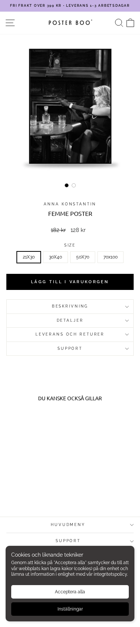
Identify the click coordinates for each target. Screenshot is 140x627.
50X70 (82, 257)
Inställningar (70, 609)
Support (68, 541)
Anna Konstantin (70, 204)
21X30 (29, 257)
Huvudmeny (68, 525)
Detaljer (70, 320)
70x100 (110, 257)
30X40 (55, 257)
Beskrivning (70, 306)
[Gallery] (70, 112)
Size (70, 245)
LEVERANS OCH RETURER (70, 334)
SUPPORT (70, 348)
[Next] (123, 107)
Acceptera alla (70, 591)
